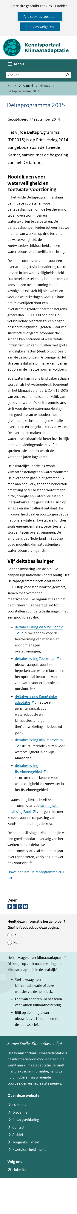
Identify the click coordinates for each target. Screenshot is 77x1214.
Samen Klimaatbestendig (41, 1005)
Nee (16, 942)
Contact (18, 1127)
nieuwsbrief (29, 1024)
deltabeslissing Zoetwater (37, 658)
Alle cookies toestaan (40, 16)
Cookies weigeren (40, 27)
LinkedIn (43, 1018)
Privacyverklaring (25, 1120)
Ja (14, 935)
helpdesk (44, 991)
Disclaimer (20, 1112)
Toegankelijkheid (25, 1142)
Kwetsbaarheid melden (30, 1149)
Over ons (19, 1105)
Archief (17, 1134)
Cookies (61, 6)
